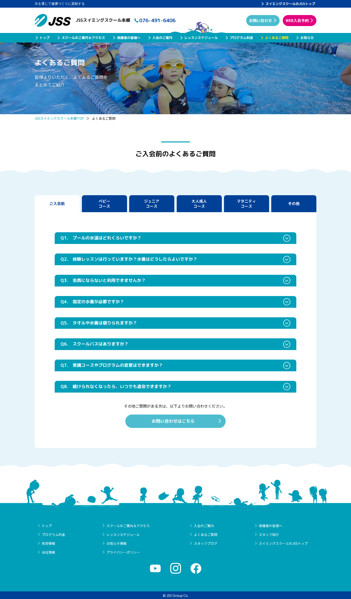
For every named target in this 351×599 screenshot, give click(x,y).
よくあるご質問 (276, 37)
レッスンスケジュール (201, 37)
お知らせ (307, 37)
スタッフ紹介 (269, 534)
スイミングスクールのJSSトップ (290, 3)
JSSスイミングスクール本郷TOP (59, 118)
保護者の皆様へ (128, 37)
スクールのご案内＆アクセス (83, 37)
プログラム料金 (241, 37)
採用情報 (48, 543)
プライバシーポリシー (123, 552)
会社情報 (48, 552)
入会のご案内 (162, 37)
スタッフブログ (205, 543)
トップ (45, 37)
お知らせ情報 (116, 543)
